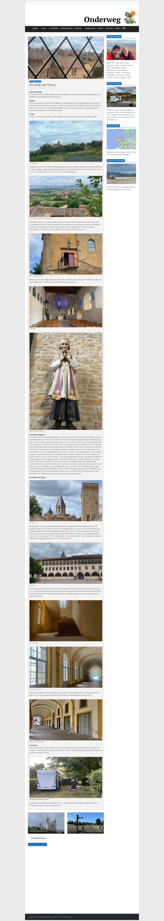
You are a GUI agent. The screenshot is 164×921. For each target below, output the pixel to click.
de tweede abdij (45, 526)
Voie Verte (59, 803)
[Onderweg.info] (82, 10)
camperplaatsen (66, 28)
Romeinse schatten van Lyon (38, 830)
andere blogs (90, 28)
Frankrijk (38, 81)
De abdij (78, 531)
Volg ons (109, 28)
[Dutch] (125, 29)
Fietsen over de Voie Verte (94, 830)
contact (101, 28)
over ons (78, 28)
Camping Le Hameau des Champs (59, 750)
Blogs (43, 28)
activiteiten (54, 28)
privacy (117, 28)
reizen (35, 28)
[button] (66, 57)
